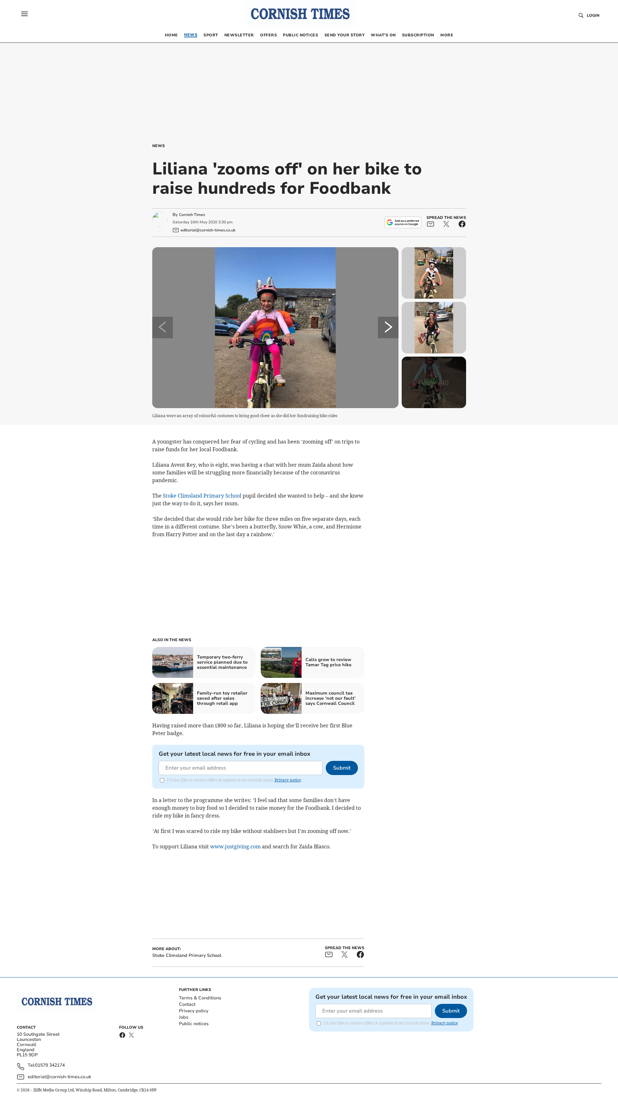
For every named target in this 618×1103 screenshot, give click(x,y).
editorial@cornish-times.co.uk (59, 1077)
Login (593, 15)
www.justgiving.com (235, 846)
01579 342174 (50, 1065)
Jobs (183, 1017)
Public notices (194, 1024)
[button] (24, 14)
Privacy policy (193, 1011)
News (158, 145)
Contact (187, 1004)
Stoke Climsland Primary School (202, 495)
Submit (342, 767)
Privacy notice (288, 780)
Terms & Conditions (200, 998)
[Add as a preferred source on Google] (403, 222)
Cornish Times (192, 214)
